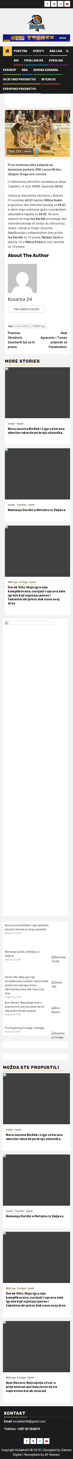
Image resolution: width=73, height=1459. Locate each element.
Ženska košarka (45, 70)
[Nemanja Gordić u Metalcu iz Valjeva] (37, 473)
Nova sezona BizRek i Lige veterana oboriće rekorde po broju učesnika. (36, 431)
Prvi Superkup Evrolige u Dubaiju (24, 1027)
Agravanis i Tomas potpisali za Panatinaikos (53, 340)
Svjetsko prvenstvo (19, 79)
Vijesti (38, 51)
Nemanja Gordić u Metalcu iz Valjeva (36, 510)
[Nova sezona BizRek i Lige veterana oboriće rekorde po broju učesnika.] (37, 392)
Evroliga (56, 60)
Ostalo (11, 423)
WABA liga (39, 326)
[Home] (7, 51)
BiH (16, 60)
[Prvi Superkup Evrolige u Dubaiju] (59, 1039)
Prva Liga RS (33, 60)
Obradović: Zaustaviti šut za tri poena (21, 340)
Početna (20, 51)
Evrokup (9, 70)
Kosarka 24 (20, 299)
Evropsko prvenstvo (19, 89)
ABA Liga (55, 51)
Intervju (48, 79)
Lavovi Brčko (22, 326)
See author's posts (26, 309)
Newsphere (32, 1454)
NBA (25, 70)
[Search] (67, 51)
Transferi (21, 505)
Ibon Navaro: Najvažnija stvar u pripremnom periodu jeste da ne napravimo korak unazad (24, 1006)
